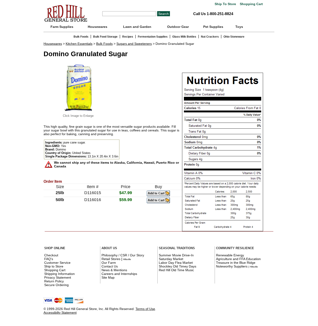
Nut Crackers (210, 36)
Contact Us (109, 266)
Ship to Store (53, 266)
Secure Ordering (56, 285)
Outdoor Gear (178, 27)
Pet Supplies (213, 27)
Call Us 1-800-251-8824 (213, 14)
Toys (239, 27)
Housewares (97, 27)
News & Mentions (114, 270)
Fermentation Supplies (153, 36)
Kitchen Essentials (79, 44)
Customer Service (57, 262)
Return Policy (54, 281)
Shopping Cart (251, 4)
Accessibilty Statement (60, 312)
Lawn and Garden (137, 27)
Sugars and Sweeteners (134, 44)
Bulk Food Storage (105, 36)
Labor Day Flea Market (176, 262)
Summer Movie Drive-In (176, 255)
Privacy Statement (57, 277)
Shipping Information (59, 274)
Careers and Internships (119, 274)
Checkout (51, 255)
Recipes (127, 36)
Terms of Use (145, 309)
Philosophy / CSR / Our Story (122, 255)
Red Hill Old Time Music (176, 270)
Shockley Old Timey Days (177, 266)
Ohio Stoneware (233, 36)
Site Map (108, 277)
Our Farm (108, 262)
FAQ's (48, 259)
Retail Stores (110, 259)
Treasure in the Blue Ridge (235, 262)
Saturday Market (171, 259)
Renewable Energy (230, 255)
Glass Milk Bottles (184, 36)
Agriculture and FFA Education (238, 259)
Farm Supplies (62, 27)
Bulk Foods (81, 36)
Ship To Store (225, 4)
